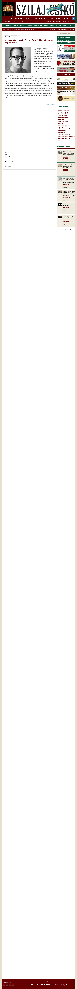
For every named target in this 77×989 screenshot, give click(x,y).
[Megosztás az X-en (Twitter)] (9, 161)
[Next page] (70, 229)
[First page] (58, 229)
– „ (21, 21)
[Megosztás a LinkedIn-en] (12, 161)
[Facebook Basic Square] (73, 18)
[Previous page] (62, 229)
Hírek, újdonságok (8, 152)
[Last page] (74, 229)
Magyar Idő (7, 156)
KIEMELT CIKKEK (66, 197)
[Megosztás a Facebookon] (5, 161)
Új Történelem (8, 154)
